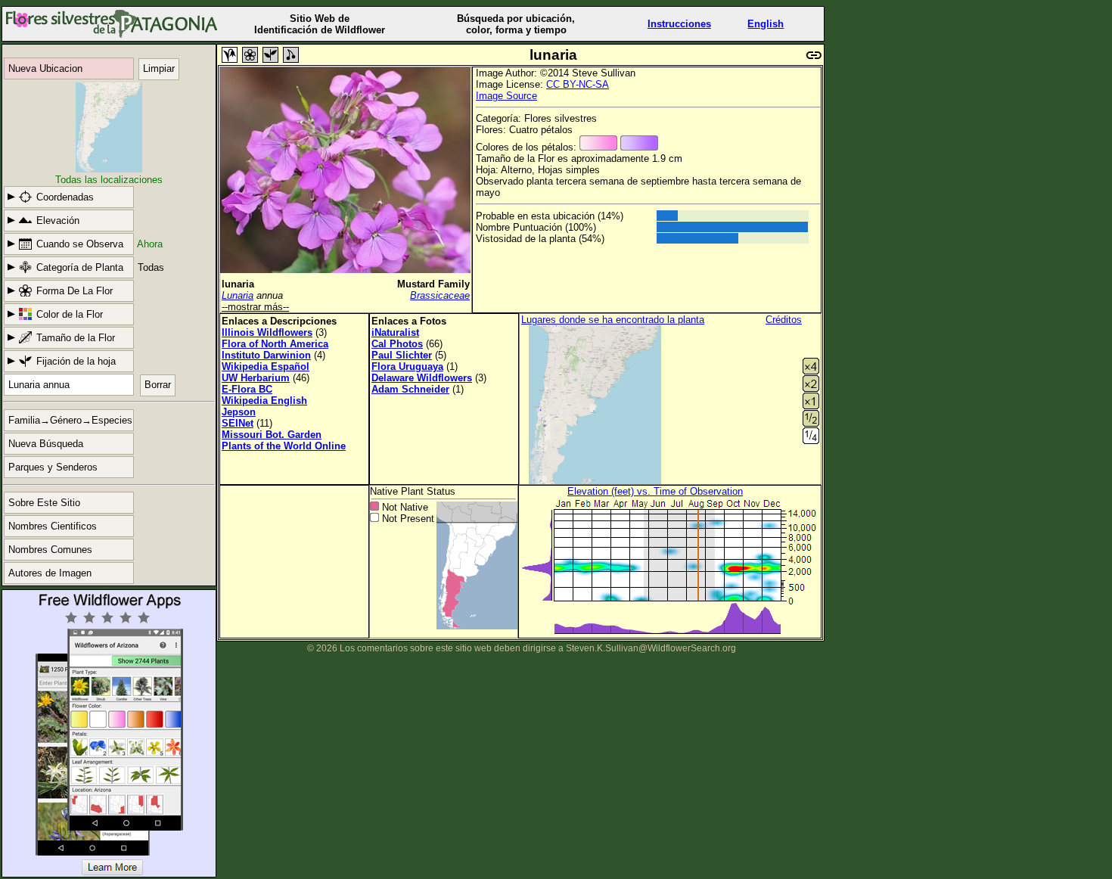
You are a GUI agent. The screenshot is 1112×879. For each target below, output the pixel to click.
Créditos (784, 319)
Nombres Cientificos (52, 526)
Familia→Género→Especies (70, 420)
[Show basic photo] (230, 55)
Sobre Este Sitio (44, 502)
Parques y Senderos (53, 467)
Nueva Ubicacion (45, 68)
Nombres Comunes (50, 549)
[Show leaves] (270, 55)
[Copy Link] (814, 53)
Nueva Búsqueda (45, 443)
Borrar (157, 384)
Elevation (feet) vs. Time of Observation (655, 491)
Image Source (506, 95)
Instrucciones (679, 24)
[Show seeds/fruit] (291, 55)
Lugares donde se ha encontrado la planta (612, 319)
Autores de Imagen (50, 573)
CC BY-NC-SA (577, 84)
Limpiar (159, 68)
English (765, 24)
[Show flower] (250, 55)
